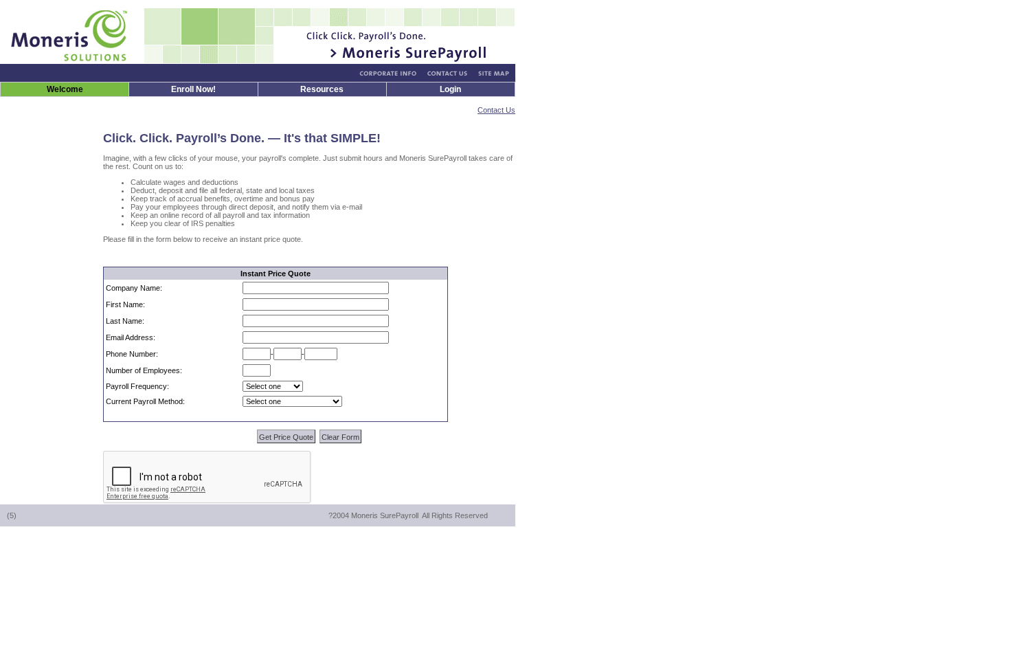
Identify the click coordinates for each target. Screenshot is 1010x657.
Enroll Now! (193, 89)
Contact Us (496, 110)
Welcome (65, 89)
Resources (322, 89)
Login (450, 89)
